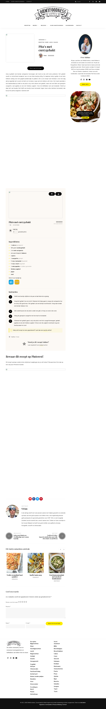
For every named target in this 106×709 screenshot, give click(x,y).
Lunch (51, 42)
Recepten (27, 25)
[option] (15, 566)
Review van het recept (12, 602)
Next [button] (63, 549)
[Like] (30, 499)
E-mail (28, 623)
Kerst (32, 689)
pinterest (96, 1)
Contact (29, 1)
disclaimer (83, 702)
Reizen (35, 25)
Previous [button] (60, 549)
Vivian (45, 55)
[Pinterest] (41, 499)
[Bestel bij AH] (11, 282)
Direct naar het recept (35, 68)
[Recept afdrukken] (52, 194)
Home (7, 1)
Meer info (85, 84)
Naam (8, 623)
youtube (99, 1)
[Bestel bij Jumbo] (17, 282)
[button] (58, 194)
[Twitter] (37, 499)
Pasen (32, 692)
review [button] (41, 345)
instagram (93, 1)
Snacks (56, 42)
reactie (45, 330)
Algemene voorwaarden (45, 704)
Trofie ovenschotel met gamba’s (15, 576)
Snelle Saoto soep (36, 575)
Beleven (43, 25)
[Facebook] (33, 499)
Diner (46, 42)
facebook (89, 1)
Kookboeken (70, 25)
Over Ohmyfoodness (17, 1)
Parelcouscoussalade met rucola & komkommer (56, 577)
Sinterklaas (34, 694)
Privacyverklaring (57, 704)
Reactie (8, 606)
